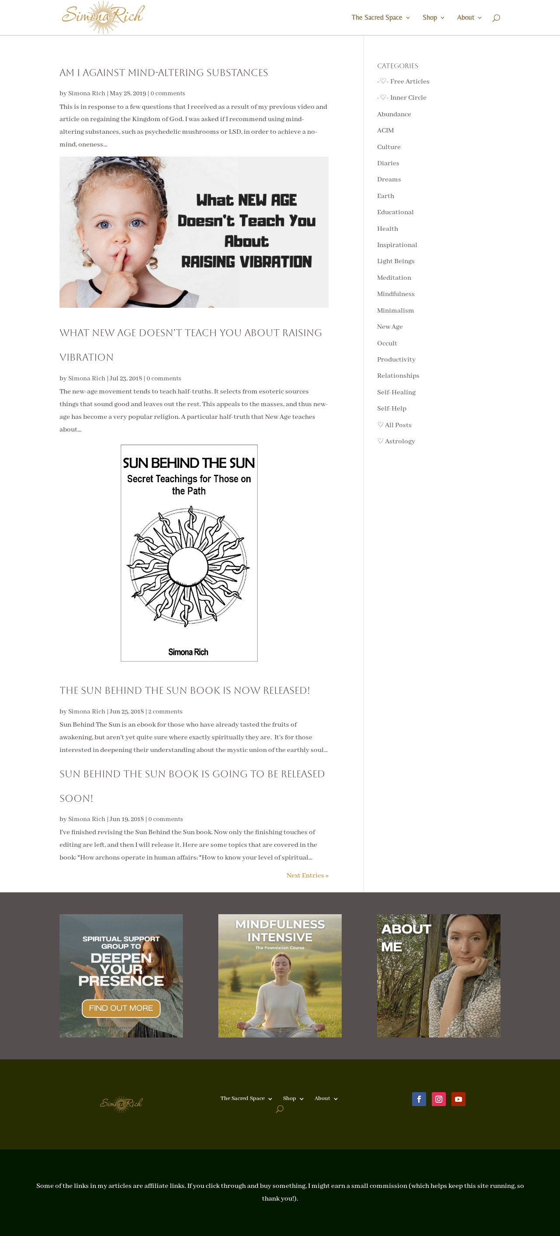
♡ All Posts (394, 425)
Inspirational (397, 245)
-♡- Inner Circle (402, 98)
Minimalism (395, 310)
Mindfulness (396, 294)
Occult (387, 343)
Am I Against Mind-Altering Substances (164, 72)
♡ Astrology (396, 441)
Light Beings (396, 261)
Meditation (394, 278)
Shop (430, 17)
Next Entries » (308, 875)
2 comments (165, 712)
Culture (389, 147)
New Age (390, 327)
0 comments (167, 93)
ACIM (385, 130)
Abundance (394, 114)
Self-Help (391, 408)
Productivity (396, 359)
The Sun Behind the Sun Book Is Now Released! (185, 690)
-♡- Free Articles (403, 81)
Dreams (389, 179)
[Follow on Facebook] (419, 1099)
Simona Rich (86, 93)
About (465, 17)
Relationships (398, 376)
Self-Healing (396, 392)
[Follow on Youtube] (459, 1099)
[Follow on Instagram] (439, 1099)
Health (387, 229)
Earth (385, 196)
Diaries (388, 163)
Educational (395, 212)
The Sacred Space (377, 17)
